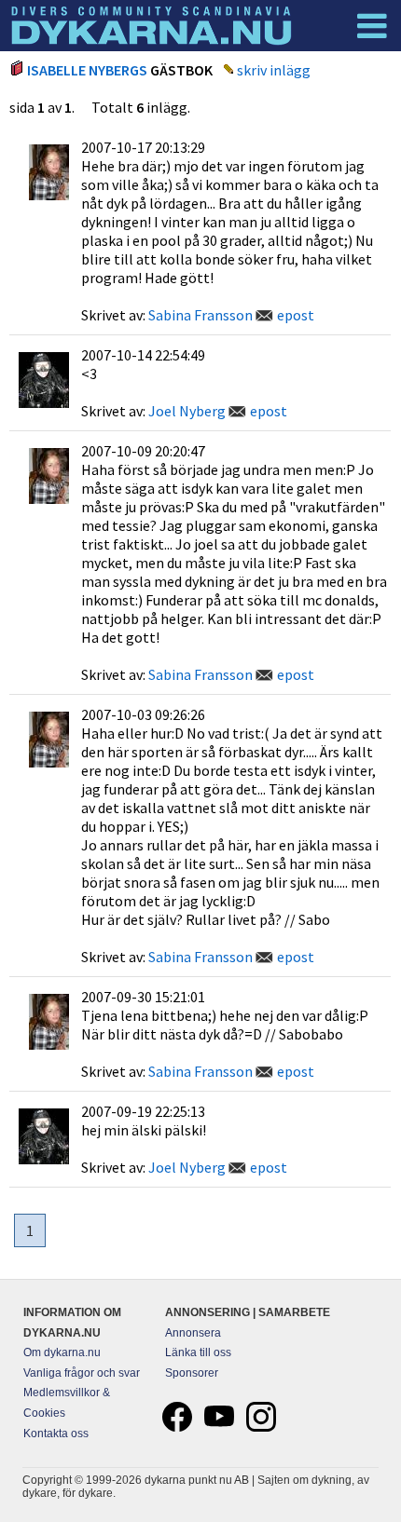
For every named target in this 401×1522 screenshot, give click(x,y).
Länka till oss (198, 1352)
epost (295, 315)
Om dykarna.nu (62, 1352)
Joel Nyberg (187, 410)
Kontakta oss (56, 1433)
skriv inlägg (274, 70)
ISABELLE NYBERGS (87, 70)
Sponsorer (191, 1372)
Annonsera (193, 1332)
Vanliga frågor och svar (81, 1372)
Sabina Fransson (200, 315)
